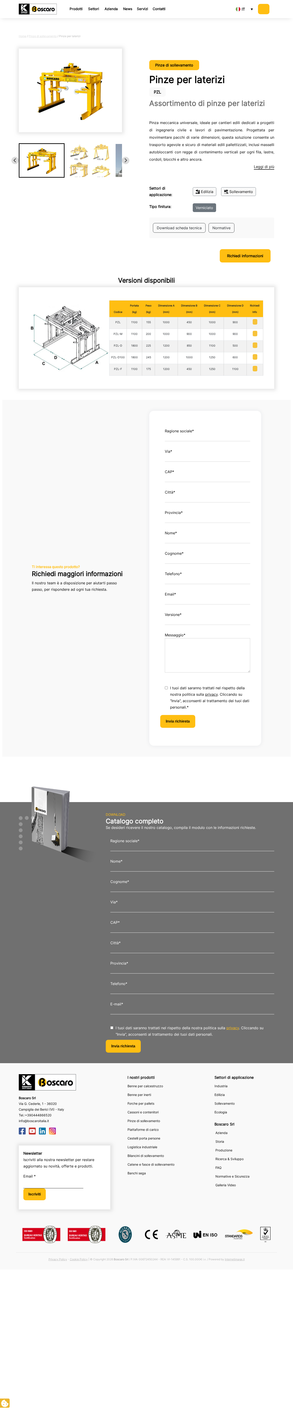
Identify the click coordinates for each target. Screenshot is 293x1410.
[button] (42, 160)
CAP (169, 471)
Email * (29, 1176)
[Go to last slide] (15, 160)
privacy (211, 694)
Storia (219, 1141)
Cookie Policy (79, 1259)
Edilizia (207, 191)
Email (170, 594)
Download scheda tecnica (179, 228)
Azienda (111, 9)
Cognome (174, 553)
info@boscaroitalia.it (34, 1121)
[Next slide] (125, 160)
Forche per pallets (141, 1103)
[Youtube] (32, 1130)
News (127, 9)
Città (170, 492)
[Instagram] (52, 1130)
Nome (171, 533)
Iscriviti (34, 1194)
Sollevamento (241, 191)
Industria (221, 1086)
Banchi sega (137, 1173)
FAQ (218, 1168)
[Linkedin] (42, 1130)
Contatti (159, 9)
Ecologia (220, 1112)
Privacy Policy (58, 1259)
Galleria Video (225, 1185)
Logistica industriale (142, 1147)
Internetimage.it (235, 1259)
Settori (93, 9)
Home (22, 36)
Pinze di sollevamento (43, 36)
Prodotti (76, 9)
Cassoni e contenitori (143, 1112)
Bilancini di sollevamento (146, 1156)
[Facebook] (22, 1130)
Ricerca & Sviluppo (229, 1159)
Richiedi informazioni (245, 256)
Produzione (223, 1150)
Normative (221, 228)
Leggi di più (264, 166)
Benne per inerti (139, 1095)
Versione (173, 614)
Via (168, 451)
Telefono (173, 573)
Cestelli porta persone (144, 1138)
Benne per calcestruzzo (145, 1086)
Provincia (174, 512)
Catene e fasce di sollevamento (151, 1164)
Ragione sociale (179, 431)
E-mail (116, 1004)
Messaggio (175, 635)
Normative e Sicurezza (232, 1176)
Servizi (142, 9)
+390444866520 (38, 1115)
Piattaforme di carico (143, 1129)
